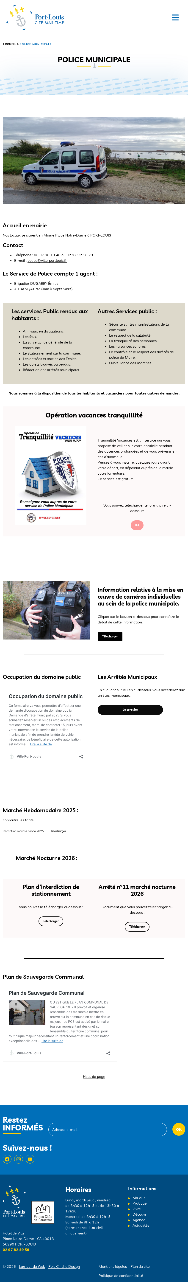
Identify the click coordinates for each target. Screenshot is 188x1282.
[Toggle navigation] (175, 17)
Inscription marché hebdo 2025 (23, 831)
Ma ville (139, 1197)
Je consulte (130, 709)
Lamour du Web (32, 1266)
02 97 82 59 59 (16, 1249)
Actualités (141, 1225)
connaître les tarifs (18, 820)
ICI (137, 525)
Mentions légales (113, 1266)
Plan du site (140, 1266)
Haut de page (94, 1076)
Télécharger (110, 636)
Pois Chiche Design (64, 1266)
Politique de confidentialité (121, 1275)
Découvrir (141, 1214)
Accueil (9, 44)
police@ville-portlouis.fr (47, 260)
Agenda (139, 1219)
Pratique (140, 1203)
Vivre (137, 1208)
